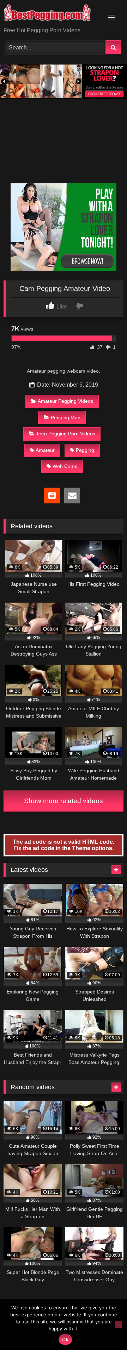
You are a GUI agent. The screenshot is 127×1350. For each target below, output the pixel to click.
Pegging (85, 450)
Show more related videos (63, 801)
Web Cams (65, 466)
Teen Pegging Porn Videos (65, 433)
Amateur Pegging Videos (65, 401)
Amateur (45, 450)
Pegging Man (65, 417)
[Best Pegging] (52, 14)
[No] (118, 1324)
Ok (65, 1339)
